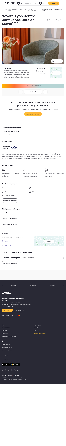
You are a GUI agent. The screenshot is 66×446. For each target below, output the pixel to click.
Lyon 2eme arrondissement (32, 10)
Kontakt (36, 327)
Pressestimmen (5, 333)
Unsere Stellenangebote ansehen (9, 336)
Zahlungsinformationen (9, 224)
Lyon (26, 9)
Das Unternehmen (6, 327)
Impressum (4, 379)
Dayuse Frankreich (6, 344)
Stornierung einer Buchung (40, 333)
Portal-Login (19, 310)
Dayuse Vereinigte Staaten (7, 350)
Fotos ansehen (57, 61)
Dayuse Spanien (5, 356)
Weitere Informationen (10, 200)
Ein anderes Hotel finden (33, 114)
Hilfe (35, 330)
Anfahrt (6, 241)
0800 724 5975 (8, 245)
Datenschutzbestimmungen (15, 379)
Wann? (34, 92)
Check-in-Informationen (9, 218)
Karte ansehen (56, 73)
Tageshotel (13, 285)
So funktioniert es (7, 213)
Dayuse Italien (5, 353)
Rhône (21, 9)
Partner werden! (7, 310)
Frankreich (4, 9)
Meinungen (4, 330)
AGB (25, 379)
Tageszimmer (52, 285)
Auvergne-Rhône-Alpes (12, 10)
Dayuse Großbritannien (7, 347)
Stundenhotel (33, 285)
